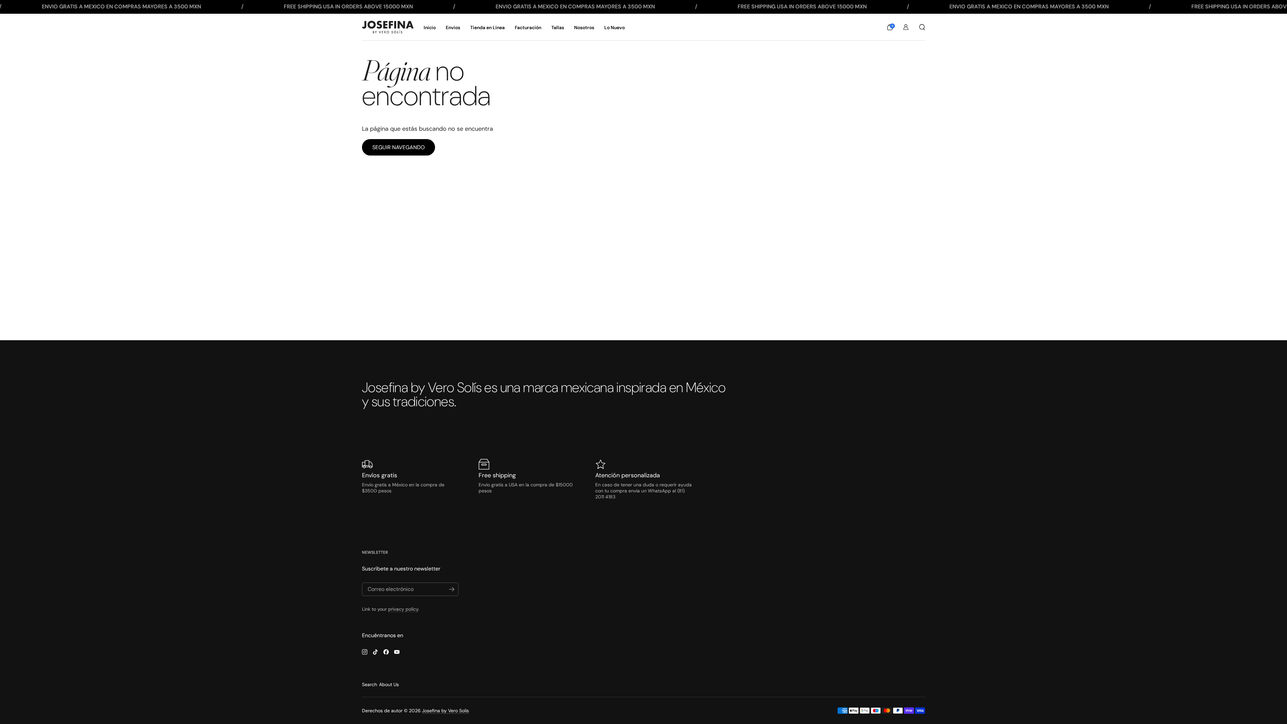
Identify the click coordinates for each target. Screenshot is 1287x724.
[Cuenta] (906, 27)
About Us (389, 684)
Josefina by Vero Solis (445, 711)
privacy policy (403, 609)
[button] (890, 27)
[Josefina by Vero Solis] (388, 27)
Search (369, 684)
